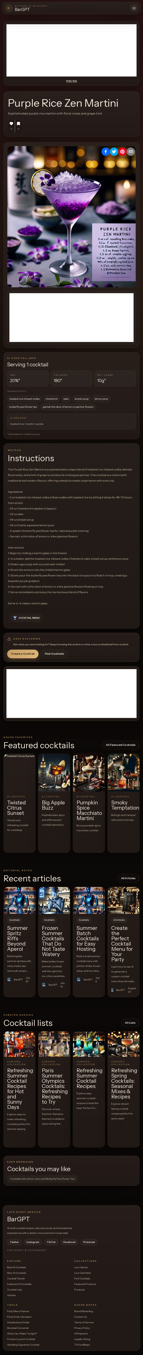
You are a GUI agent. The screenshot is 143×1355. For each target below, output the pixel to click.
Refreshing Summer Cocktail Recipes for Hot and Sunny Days (20, 1088)
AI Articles (119, 920)
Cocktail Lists (14, 1289)
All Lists (130, 1022)
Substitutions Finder (18, 1322)
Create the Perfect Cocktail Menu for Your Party (122, 944)
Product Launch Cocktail (21, 1339)
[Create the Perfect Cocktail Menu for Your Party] (123, 900)
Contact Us (80, 1316)
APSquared (81, 1333)
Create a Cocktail (23, 653)
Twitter (14, 1242)
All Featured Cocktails (120, 745)
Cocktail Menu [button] (29, 617)
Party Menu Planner (18, 1311)
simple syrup (82, 398)
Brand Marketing (83, 1311)
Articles (11, 1295)
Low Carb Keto (82, 1272)
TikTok (51, 1242)
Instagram (33, 1242)
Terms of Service (84, 1322)
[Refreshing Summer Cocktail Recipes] (89, 1044)
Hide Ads (71, 80)
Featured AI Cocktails (19, 1284)
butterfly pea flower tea (23, 406)
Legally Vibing (82, 1339)
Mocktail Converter (18, 1328)
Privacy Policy (82, 1328)
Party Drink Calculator (19, 1316)
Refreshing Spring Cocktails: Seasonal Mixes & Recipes (124, 1083)
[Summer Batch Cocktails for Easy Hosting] (89, 900)
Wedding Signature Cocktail (23, 1344)
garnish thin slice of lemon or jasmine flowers (68, 406)
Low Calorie (81, 1267)
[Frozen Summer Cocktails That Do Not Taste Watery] (54, 900)
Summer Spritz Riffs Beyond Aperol (17, 938)
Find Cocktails (54, 653)
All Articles (128, 878)
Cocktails (14, 920)
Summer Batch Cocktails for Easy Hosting (88, 938)
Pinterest (89, 1242)
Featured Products (85, 1284)
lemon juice (101, 398)
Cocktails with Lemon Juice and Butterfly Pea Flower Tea (42, 1178)
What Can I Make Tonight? (22, 1333)
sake (66, 398)
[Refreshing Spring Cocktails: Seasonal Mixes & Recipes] (123, 1044)
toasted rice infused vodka (24, 398)
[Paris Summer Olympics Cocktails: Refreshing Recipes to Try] (54, 1044)
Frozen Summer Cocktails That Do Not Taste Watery (53, 941)
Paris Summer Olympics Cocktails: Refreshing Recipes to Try (55, 1086)
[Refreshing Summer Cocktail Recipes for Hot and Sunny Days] (19, 1044)
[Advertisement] (71, 50)
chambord (52, 398)
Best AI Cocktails (16, 1267)
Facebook (69, 1242)
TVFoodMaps (82, 1344)
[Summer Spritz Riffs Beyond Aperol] (19, 900)
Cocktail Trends (16, 1278)
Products (79, 1289)
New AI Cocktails (16, 1272)
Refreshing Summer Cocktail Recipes (90, 1078)
